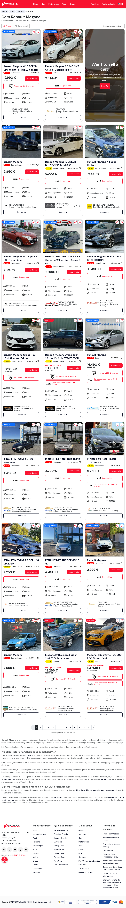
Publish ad (95, 4)
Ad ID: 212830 (32, 263)
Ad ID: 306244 (115, 358)
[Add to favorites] (38, 32)
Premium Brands (61, 834)
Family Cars (59, 845)
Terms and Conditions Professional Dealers (112, 868)
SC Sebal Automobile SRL (103, 205)
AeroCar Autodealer (21, 507)
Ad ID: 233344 (31, 658)
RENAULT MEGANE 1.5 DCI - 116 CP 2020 (21, 562)
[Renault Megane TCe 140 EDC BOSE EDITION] (104, 236)
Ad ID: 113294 (116, 661)
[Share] (34, 32)
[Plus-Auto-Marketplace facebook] (3, 849)
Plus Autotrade (107, 300)
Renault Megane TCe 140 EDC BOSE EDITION (104, 258)
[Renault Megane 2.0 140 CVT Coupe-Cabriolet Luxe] (63, 46)
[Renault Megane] (21, 141)
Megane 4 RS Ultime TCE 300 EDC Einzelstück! (104, 656)
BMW (35, 830)
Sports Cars (59, 849)
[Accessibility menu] (4, 860)
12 (84, 727)
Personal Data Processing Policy (110, 855)
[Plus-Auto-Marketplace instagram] (9, 849)
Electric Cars (59, 857)
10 (75, 727)
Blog (80, 853)
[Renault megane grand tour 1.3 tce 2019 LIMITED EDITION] (63, 334)
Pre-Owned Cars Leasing (89, 861)
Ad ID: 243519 (73, 462)
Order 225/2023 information (110, 874)
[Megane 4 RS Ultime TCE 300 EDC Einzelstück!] (104, 634)
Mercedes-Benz (40, 834)
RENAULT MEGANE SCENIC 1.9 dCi (62, 562)
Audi (35, 838)
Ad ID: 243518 (74, 567)
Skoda (35, 861)
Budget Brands (60, 838)
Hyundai (36, 872)
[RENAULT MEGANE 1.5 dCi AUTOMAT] (21, 438)
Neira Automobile (16, 205)
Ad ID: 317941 (116, 263)
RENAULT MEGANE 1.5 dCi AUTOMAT (18, 460)
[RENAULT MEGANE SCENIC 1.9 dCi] (63, 539)
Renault (21, 11)
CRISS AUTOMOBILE (21, 406)
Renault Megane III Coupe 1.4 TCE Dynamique (20, 258)
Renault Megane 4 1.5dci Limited (101, 163)
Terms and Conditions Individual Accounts (112, 862)
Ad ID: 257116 (32, 73)
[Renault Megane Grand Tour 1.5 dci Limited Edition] (21, 334)
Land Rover (37, 868)
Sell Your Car (84, 868)
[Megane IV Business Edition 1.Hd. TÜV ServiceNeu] (63, 634)
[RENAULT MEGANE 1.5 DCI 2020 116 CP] (104, 438)
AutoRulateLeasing (108, 406)
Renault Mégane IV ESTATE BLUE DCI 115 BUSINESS (61, 163)
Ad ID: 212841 (32, 165)
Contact (82, 857)
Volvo (35, 857)
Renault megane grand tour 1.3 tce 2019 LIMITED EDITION (62, 356)
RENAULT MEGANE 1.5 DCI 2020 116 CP (102, 460)
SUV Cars (58, 842)
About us (82, 834)
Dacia (35, 865)
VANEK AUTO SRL (62, 204)
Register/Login (108, 4)
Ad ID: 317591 (74, 267)
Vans (64, 4)
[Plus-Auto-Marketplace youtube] (15, 849)
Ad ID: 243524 (31, 466)
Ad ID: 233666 (115, 563)
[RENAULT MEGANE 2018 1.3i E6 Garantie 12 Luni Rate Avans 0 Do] (63, 236)
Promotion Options (111, 834)
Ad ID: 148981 (32, 361)
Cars (43, 4)
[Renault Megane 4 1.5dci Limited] (104, 141)
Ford (35, 849)
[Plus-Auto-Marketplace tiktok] (20, 849)
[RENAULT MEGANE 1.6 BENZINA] (63, 438)
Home (35, 4)
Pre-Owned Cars (61, 865)
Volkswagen (38, 845)
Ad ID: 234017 (74, 73)
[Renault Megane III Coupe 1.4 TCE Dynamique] (21, 236)
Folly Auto (60, 109)
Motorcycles (53, 4)
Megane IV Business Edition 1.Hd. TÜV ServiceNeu (61, 656)
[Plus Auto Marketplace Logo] (9, 4)
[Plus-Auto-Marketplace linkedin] (26, 849)
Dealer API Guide (86, 872)
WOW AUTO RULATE (66, 302)
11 (79, 727)
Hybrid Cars (59, 853)
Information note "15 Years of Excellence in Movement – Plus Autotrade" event (112, 884)
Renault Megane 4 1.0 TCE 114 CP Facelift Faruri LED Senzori (20, 68)
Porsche (36, 842)
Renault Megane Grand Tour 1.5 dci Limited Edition (19, 356)
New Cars (58, 861)
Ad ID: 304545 (31, 567)
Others (72, 4)
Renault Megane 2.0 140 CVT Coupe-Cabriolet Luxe (62, 68)
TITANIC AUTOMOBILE (20, 109)
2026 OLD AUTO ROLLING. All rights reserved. (31, 902)
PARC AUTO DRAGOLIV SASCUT (21, 707)
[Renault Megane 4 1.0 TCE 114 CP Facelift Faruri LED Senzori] (21, 46)
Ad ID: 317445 (115, 168)
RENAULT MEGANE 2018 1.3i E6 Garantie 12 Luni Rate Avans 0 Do (62, 260)
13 (89, 727)
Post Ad (104, 86)
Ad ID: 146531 (74, 361)
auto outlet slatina (101, 508)
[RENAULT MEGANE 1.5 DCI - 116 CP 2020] (21, 539)
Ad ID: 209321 (74, 661)
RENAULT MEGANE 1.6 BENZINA (62, 459)
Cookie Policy (108, 850)
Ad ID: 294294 (73, 168)
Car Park (82, 865)
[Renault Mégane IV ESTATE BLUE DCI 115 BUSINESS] (63, 141)
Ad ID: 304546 (115, 466)
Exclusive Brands (61, 830)
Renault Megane (13, 161)
